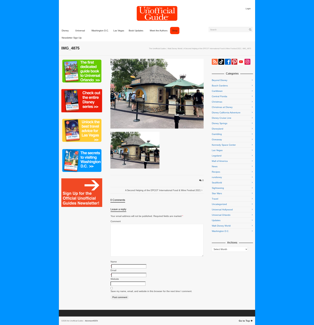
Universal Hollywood (222, 209)
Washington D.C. (220, 231)
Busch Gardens (220, 85)
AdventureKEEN (91, 321)
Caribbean (217, 91)
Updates (216, 220)
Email (113, 270)
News (215, 166)
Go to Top (244, 320)
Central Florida (219, 96)
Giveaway (217, 139)
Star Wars (217, 193)
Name (114, 261)
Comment (116, 221)
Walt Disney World (175, 48)
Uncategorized (219, 204)
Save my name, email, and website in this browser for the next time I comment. (151, 291)
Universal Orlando (221, 215)
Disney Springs (219, 123)
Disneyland (217, 128)
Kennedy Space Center (224, 145)
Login (248, 9)
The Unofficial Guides (157, 48)
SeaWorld (217, 182)
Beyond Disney (219, 80)
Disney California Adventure (226, 112)
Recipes (216, 172)
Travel (215, 198)
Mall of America (220, 161)
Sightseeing (218, 188)
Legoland (216, 155)
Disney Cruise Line (221, 118)
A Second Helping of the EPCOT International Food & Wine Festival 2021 (212, 48)
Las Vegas (217, 150)
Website (115, 279)
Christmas (217, 101)
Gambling (217, 134)
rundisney (217, 177)
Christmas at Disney (222, 107)
